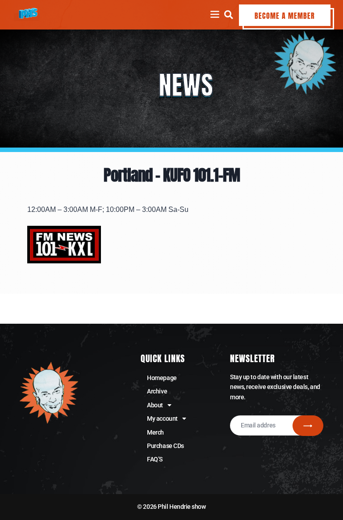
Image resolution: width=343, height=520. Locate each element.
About (155, 405)
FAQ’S (155, 459)
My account (162, 418)
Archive (157, 391)
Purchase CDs (165, 445)
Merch (155, 432)
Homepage (161, 377)
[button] (228, 14)
